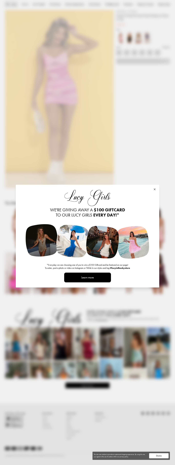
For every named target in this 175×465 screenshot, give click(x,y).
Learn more (87, 277)
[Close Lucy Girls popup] (154, 189)
